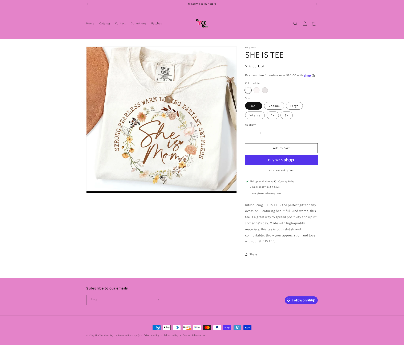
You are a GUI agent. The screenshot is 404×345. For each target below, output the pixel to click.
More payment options (281, 170)
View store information (265, 193)
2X (272, 115)
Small (254, 106)
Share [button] (253, 254)
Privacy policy (151, 335)
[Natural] (265, 90)
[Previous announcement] (87, 4)
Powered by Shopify (129, 335)
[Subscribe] (157, 300)
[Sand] (256, 90)
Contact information (194, 335)
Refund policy (170, 335)
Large (294, 106)
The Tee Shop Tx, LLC (106, 335)
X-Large (255, 115)
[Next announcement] (316, 4)
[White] (248, 90)
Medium (274, 106)
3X (286, 115)
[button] (295, 23)
